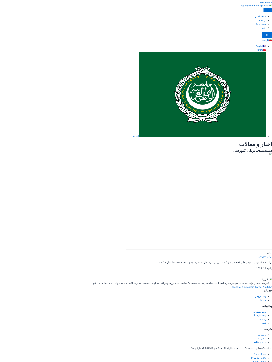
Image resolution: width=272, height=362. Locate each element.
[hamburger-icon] (268, 10)
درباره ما (262, 20)
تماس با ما (261, 24)
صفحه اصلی (260, 16)
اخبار (264, 27)
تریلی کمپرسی (265, 256)
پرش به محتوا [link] (265, 1)
